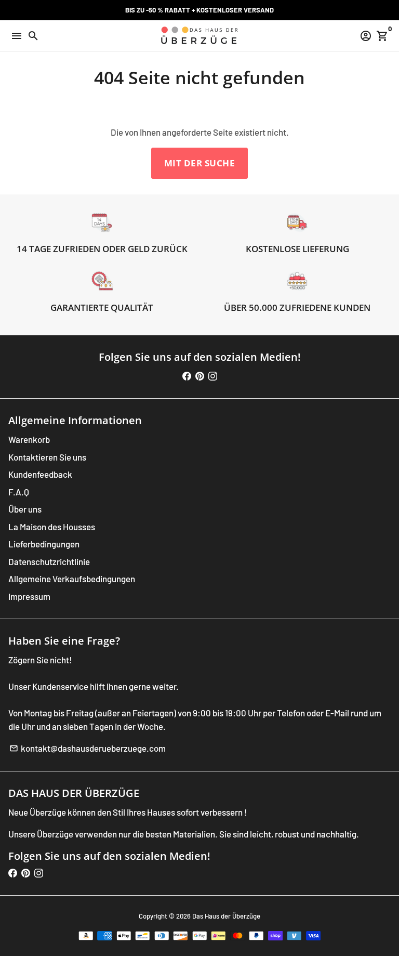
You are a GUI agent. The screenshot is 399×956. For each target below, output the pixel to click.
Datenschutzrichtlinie (49, 561)
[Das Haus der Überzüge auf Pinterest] (199, 376)
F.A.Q (18, 492)
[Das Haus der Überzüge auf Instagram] (212, 376)
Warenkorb (29, 439)
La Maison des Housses (51, 526)
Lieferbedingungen (43, 544)
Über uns (25, 509)
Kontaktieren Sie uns (47, 457)
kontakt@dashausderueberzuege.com (87, 748)
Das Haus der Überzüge (226, 916)
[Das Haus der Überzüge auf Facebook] (186, 376)
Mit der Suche (199, 163)
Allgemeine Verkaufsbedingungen (71, 578)
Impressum (29, 596)
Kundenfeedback (40, 474)
